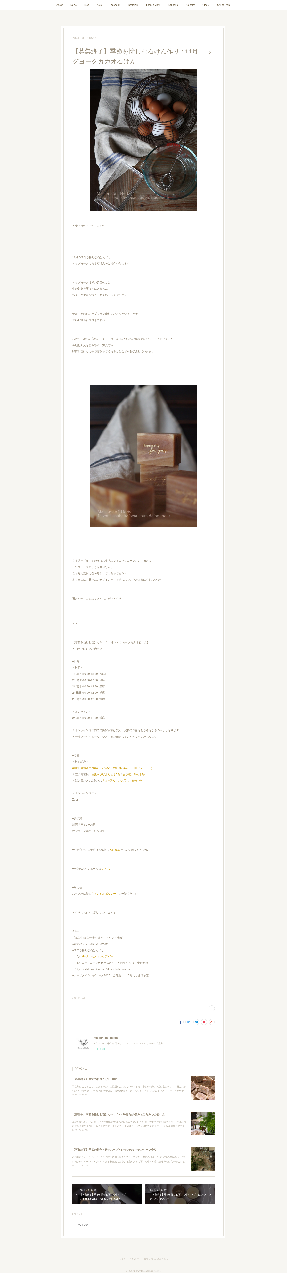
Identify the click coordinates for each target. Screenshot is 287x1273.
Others (205, 4)
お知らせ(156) (78, 997)
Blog (86, 4)
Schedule (173, 4)
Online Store (224, 4)
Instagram (133, 4)
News (73, 4)
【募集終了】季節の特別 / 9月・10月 (95, 1079)
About (59, 4)
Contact (190, 4)
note (99, 4)
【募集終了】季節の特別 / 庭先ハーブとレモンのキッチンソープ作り (114, 1149)
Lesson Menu (153, 4)
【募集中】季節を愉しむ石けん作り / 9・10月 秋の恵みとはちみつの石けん (118, 1114)
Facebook (115, 4)
